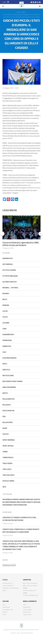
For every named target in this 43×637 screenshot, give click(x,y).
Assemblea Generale (11, 499)
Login (4, 2)
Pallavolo (6, 405)
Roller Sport (7, 422)
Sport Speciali (8, 446)
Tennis (5, 452)
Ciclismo (5, 323)
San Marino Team (7, 609)
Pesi (4, 416)
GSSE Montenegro (9, 358)
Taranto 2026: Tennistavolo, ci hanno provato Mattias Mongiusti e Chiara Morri (20, 530)
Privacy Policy (24, 629)
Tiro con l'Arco (8, 475)
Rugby (4, 428)
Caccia (5, 311)
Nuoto (5, 393)
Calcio (5, 317)
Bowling (5, 305)
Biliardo (5, 293)
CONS (16, 88)
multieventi (22, 502)
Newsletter (27, 612)
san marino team (10, 505)
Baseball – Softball (10, 288)
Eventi (4, 614)
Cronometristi (8, 334)
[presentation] (2, 234)
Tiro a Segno (7, 463)
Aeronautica (7, 258)
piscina (37, 502)
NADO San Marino (9, 387)
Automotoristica (9, 282)
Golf (4, 352)
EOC (32, 499)
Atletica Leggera (9, 270)
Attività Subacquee (10, 276)
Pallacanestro (8, 399)
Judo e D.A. (6, 370)
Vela (4, 487)
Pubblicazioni (27, 614)
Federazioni (7, 340)
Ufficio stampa (8, 481)
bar (28, 499)
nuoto (31, 502)
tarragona (22, 505)
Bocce (4, 299)
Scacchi (5, 434)
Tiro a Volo (6, 469)
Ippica (4, 364)
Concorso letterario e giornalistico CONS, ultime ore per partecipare (20, 243)
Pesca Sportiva (8, 411)
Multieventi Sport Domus (12, 381)
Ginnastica (6, 346)
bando (23, 499)
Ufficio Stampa (27, 609)
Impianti (4, 612)
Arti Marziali (7, 264)
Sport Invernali (8, 440)
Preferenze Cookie (33, 629)
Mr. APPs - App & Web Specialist (24, 633)
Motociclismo (8, 375)
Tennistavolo (7, 457)
